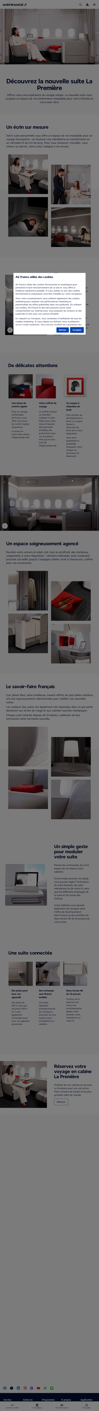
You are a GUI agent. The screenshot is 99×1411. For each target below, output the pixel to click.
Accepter (76, 330)
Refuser (62, 330)
